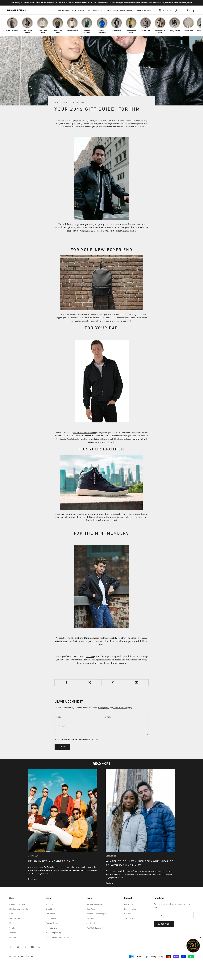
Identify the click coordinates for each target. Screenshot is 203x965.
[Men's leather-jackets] (101, 179)
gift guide (90, 657)
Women (81, 10)
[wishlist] (182, 10)
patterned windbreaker (94, 231)
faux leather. (131, 231)
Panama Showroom (143, 10)
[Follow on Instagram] (25, 947)
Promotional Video (53, 928)
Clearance (106, 10)
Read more (32, 879)
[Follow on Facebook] (10, 947)
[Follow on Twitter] (18, 947)
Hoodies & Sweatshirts (18, 909)
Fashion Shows (52, 923)
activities (111, 856)
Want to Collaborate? (94, 928)
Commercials (51, 914)
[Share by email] (136, 683)
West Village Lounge (122, 10)
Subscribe (164, 924)
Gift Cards (13, 937)
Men (74, 10)
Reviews (127, 914)
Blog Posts (90, 909)
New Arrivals (64, 10)
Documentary (51, 918)
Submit (62, 747)
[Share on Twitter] (89, 683)
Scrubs (96, 10)
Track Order (129, 918)
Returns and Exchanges (96, 914)
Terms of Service (120, 708)
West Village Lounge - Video (57, 937)
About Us (49, 904)
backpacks (79, 103)
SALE (54, 10)
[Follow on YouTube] (32, 947)
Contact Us (128, 904)
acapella (33, 856)
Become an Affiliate (94, 904)
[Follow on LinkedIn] (39, 947)
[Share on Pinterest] (113, 683)
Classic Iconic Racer (17, 904)
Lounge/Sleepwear (17, 918)
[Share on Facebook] (66, 683)
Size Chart (90, 923)
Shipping (90, 918)
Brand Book (50, 909)
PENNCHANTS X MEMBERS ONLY (51, 861)
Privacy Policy (103, 708)
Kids (89, 10)
